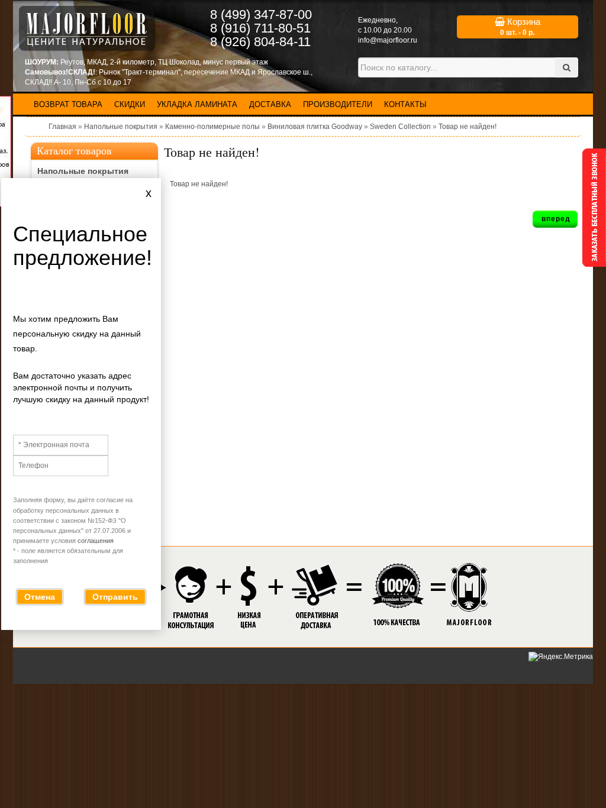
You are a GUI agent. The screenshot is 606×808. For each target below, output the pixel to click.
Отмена (39, 597)
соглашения (96, 540)
